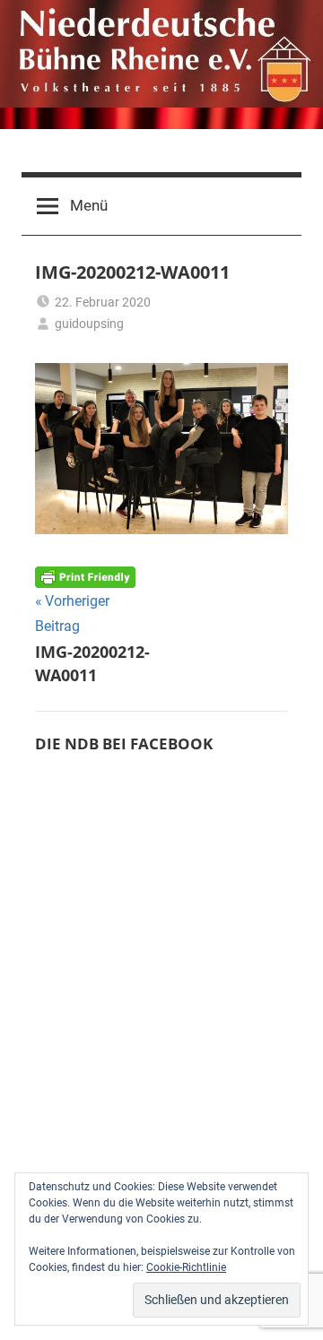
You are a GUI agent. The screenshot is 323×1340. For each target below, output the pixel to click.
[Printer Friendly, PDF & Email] (85, 576)
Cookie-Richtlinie (186, 1267)
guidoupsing (89, 323)
